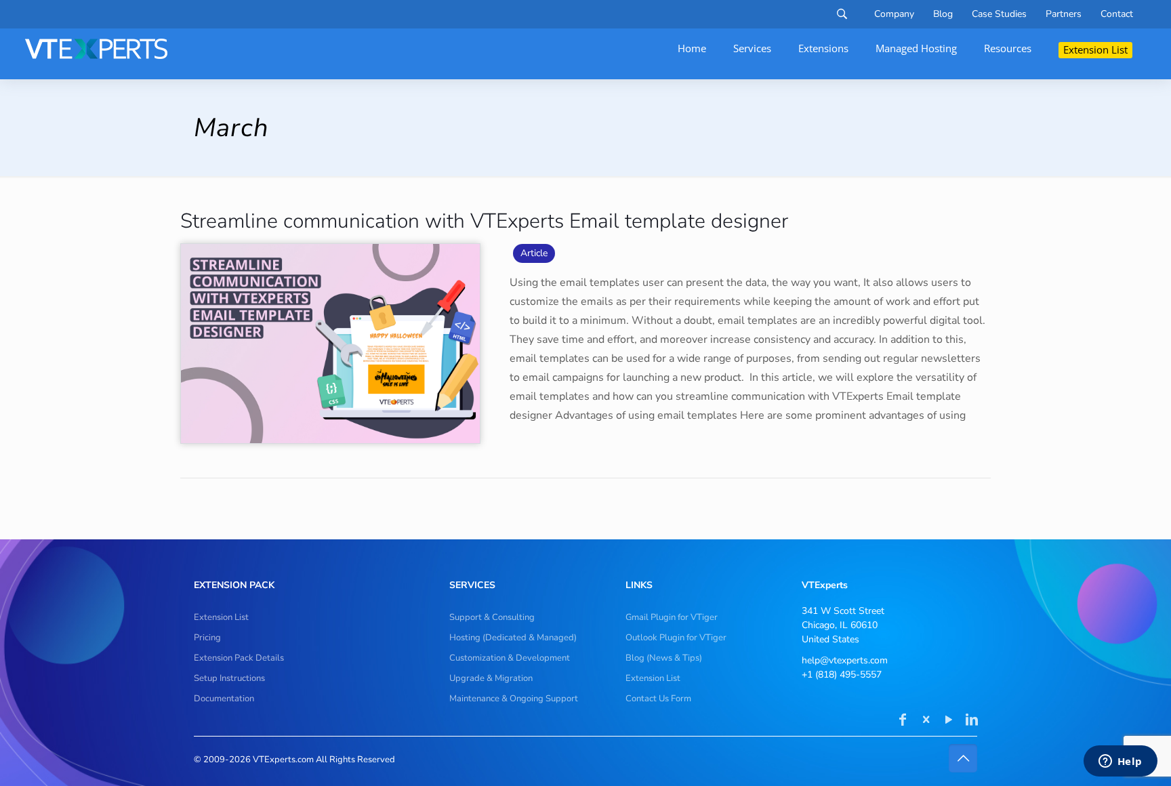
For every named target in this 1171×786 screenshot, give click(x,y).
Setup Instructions (229, 678)
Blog (943, 14)
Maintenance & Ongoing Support (513, 698)
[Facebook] (902, 721)
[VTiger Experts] (96, 48)
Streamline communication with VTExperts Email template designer (484, 221)
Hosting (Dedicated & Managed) (513, 638)
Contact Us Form (658, 698)
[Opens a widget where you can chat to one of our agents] (1120, 762)
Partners (1064, 14)
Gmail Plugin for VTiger (671, 617)
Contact (1117, 14)
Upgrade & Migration (491, 678)
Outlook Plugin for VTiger (675, 638)
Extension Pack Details (239, 658)
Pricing (207, 638)
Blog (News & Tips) (663, 658)
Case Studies (999, 14)
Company (894, 14)
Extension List (221, 617)
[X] (925, 721)
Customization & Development (509, 658)
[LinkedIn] (971, 721)
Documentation (224, 698)
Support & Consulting (492, 617)
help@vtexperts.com (845, 660)
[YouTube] (948, 721)
